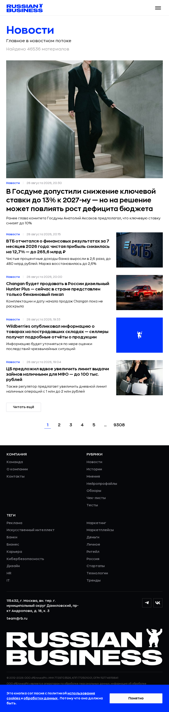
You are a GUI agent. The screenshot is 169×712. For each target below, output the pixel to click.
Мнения (93, 476)
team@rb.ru (17, 618)
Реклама (14, 523)
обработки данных (40, 698)
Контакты (16, 476)
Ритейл (93, 551)
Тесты (92, 505)
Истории (94, 469)
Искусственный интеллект (31, 530)
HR (9, 573)
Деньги (93, 537)
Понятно (136, 698)
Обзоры (94, 490)
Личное (93, 544)
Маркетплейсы (100, 530)
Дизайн (13, 566)
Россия (93, 559)
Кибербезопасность (25, 559)
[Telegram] (146, 602)
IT (8, 580)
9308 (119, 425)
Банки (12, 537)
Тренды (94, 580)
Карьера (14, 551)
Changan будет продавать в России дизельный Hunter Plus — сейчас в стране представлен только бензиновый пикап (57, 289)
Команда (15, 462)
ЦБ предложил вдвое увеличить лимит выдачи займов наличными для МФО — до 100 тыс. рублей (57, 374)
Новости (94, 462)
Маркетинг (96, 523)
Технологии (97, 573)
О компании (17, 469)
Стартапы (96, 566)
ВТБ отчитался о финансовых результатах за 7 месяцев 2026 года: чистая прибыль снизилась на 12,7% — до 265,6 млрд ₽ (58, 246)
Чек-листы (96, 498)
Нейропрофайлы (102, 483)
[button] (158, 8)
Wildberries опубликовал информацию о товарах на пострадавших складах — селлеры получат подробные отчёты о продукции (57, 331)
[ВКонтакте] (157, 602)
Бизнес (13, 544)
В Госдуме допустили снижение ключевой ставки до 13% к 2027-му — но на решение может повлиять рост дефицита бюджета (81, 200)
